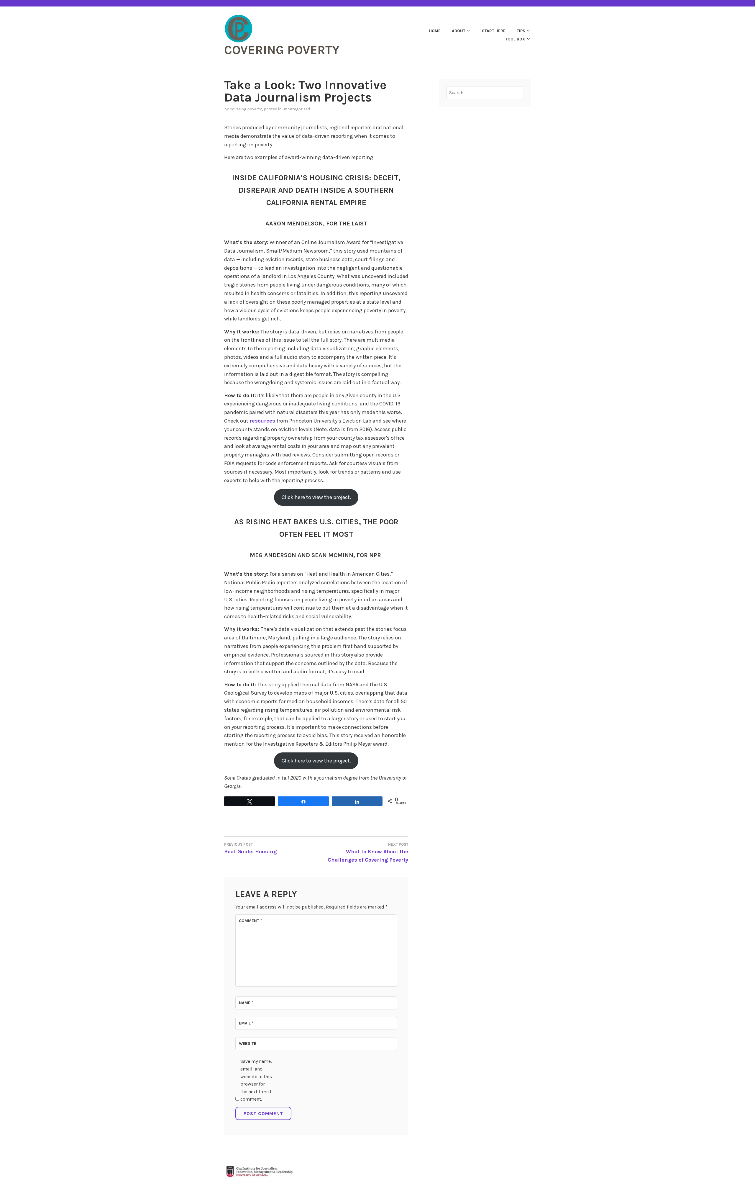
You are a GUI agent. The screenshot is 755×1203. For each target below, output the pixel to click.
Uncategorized (296, 109)
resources (262, 421)
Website (247, 1043)
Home (435, 30)
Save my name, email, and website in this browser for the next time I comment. (256, 1080)
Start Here (493, 30)
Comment (250, 920)
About (458, 30)
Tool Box (515, 39)
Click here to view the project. (316, 497)
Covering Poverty (281, 49)
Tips (521, 30)
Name (246, 1002)
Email (246, 1023)
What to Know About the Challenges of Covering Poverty (368, 852)
